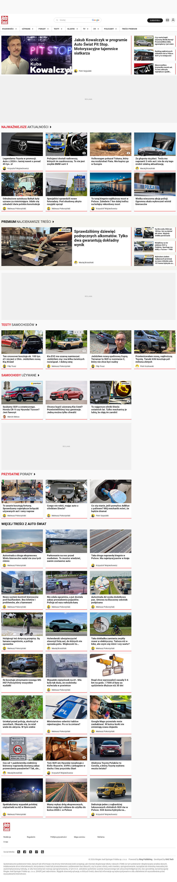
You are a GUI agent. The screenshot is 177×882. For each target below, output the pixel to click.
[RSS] (19, 852)
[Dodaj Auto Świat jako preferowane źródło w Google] (42, 852)
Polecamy (109, 29)
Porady (42, 29)
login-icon (173, 20)
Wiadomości (8, 29)
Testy (56, 29)
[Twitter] (30, 852)
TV (84, 29)
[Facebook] (25, 852)
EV (95, 29)
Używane (26, 29)
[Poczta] (167, 20)
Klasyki (71, 29)
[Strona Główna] (4, 20)
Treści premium (129, 29)
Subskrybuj (155, 20)
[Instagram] (36, 852)
